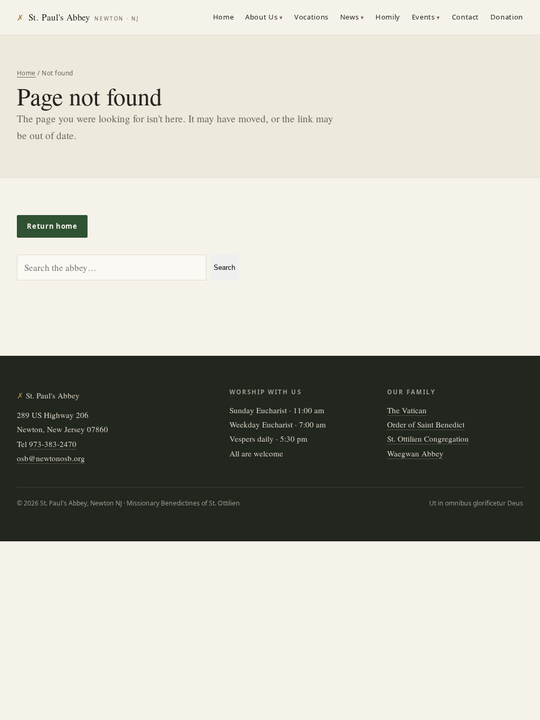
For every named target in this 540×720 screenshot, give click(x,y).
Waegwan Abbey (415, 453)
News (349, 17)
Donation (506, 17)
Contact (465, 17)
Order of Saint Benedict (426, 424)
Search (224, 267)
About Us (261, 17)
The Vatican (407, 410)
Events (423, 17)
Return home (52, 226)
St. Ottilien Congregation (428, 438)
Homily (387, 17)
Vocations (311, 17)
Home (223, 17)
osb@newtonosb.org (51, 458)
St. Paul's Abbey (78, 17)
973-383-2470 (52, 444)
